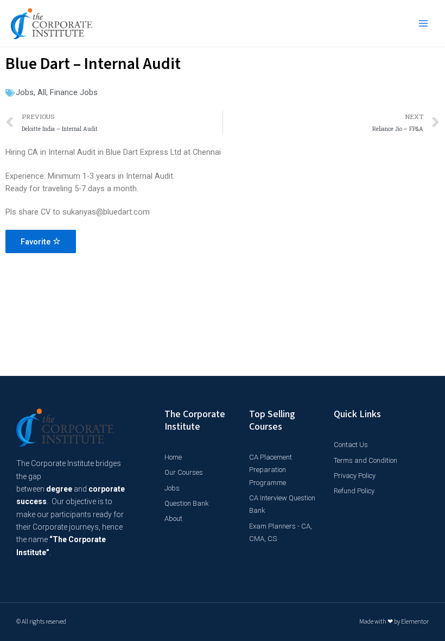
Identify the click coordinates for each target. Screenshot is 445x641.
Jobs (25, 92)
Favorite (37, 242)
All (41, 92)
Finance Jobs (74, 92)
